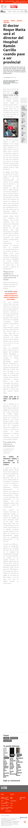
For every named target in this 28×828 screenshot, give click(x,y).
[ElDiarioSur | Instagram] (22, 790)
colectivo (14, 11)
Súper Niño (11, 798)
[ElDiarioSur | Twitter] (24, 787)
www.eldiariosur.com (5, 818)
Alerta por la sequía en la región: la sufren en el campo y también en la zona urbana (11, 295)
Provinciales (8, 811)
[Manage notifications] (25, 822)
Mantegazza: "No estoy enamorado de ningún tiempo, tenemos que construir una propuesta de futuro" (19, 766)
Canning (17, 1)
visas (11, 805)
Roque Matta (7, 740)
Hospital (6, 738)
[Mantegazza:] (18, 756)
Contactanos (22, 797)
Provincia (10, 11)
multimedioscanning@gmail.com (7, 820)
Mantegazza (19, 755)
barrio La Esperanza (8, 758)
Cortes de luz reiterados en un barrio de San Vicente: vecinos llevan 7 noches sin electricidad (13, 766)
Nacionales (3, 803)
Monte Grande (26, 11)
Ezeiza (7, 805)
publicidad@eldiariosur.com (7, 821)
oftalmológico (13, 800)
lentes (11, 803)
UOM (11, 807)
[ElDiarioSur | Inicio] (26, 794)
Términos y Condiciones (5, 815)
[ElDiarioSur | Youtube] (24, 790)
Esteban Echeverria (9, 1)
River (18, 11)
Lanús (2, 800)
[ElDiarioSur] (4, 788)
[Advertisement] (14, 599)
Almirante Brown (3, 808)
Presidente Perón (8, 808)
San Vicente (23, 1)
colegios (22, 11)
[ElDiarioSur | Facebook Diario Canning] (22, 787)
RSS (20, 799)
